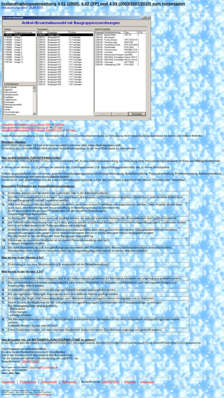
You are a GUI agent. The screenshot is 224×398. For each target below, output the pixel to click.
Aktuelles (130, 381)
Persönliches (28, 381)
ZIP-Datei (60, 124)
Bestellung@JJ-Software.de (44, 367)
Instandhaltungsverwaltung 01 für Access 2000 (26, 124)
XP (30, 361)
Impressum (147, 381)
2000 (25, 361)
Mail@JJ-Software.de (42, 394)
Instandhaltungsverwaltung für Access (31, 130)
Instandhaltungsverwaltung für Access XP (25, 127)
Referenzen (69, 381)
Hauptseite (8, 381)
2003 (36, 361)
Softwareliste (49, 381)
